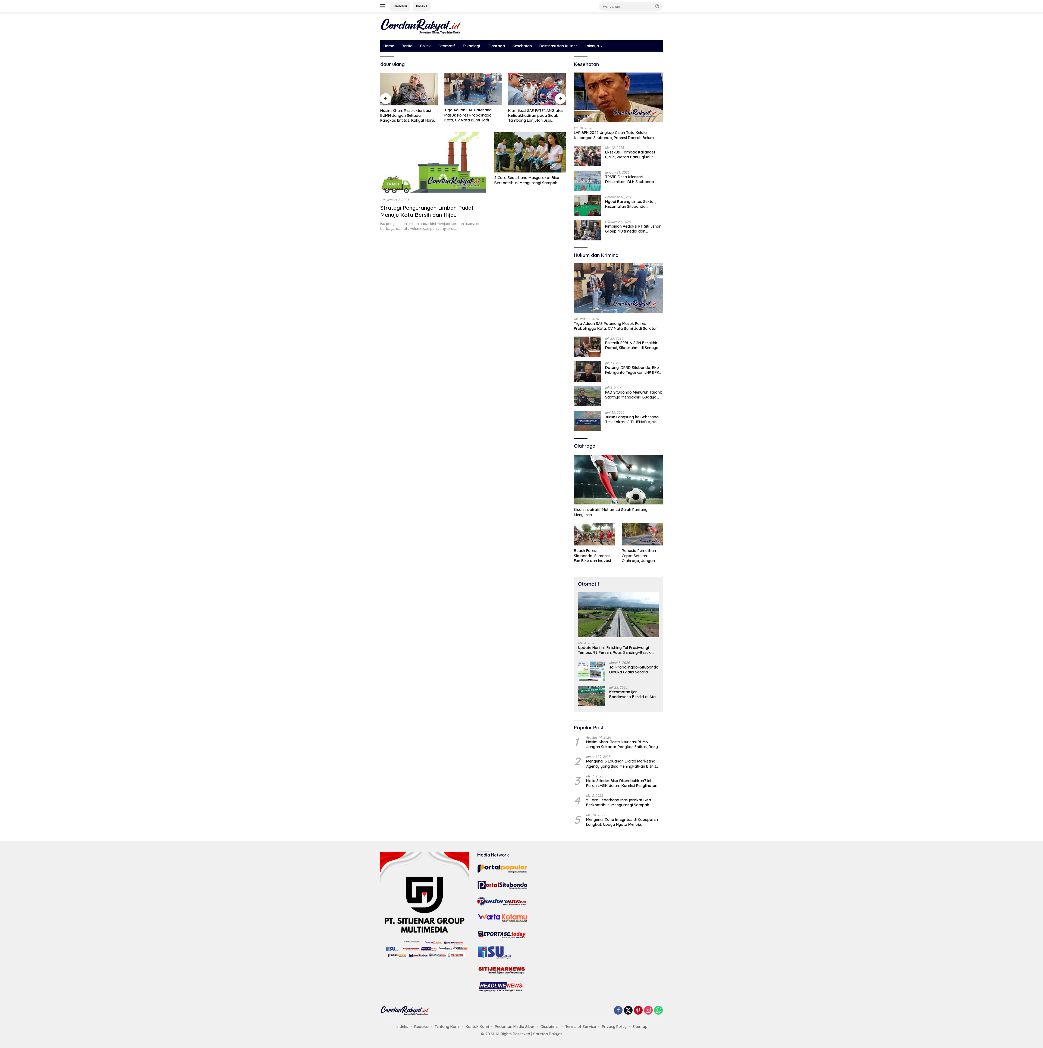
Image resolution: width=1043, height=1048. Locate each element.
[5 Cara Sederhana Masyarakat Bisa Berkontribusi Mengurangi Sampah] (530, 152)
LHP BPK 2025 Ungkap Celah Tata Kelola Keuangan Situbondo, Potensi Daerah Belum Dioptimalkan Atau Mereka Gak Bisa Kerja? (614, 135)
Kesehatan (522, 45)
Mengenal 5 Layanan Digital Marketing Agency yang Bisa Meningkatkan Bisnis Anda (621, 763)
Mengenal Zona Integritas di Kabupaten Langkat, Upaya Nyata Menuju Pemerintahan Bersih (622, 822)
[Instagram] (648, 1010)
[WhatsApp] (658, 1010)
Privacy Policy (614, 1026)
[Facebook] (618, 1010)
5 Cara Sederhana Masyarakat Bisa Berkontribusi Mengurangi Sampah (526, 180)
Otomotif (446, 45)
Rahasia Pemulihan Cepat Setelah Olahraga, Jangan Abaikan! (639, 555)
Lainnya (592, 45)
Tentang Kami (447, 1026)
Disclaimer (550, 1026)
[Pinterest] (638, 1010)
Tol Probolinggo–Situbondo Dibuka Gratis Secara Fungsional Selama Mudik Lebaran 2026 (633, 669)
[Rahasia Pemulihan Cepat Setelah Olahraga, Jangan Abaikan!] (642, 534)
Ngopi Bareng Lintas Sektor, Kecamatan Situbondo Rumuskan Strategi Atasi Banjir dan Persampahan (633, 204)
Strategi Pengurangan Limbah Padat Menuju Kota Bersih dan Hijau (427, 211)
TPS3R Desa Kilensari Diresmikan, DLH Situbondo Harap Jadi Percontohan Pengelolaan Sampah (629, 179)
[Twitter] (628, 1010)
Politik (425, 45)
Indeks (421, 6)
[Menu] (384, 6)
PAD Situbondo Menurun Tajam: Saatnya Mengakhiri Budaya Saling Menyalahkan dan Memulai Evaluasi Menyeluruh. (633, 395)
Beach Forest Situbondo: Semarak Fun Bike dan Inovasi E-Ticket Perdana (592, 555)
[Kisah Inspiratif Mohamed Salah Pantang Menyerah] (618, 480)
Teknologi (471, 45)
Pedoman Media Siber (515, 1026)
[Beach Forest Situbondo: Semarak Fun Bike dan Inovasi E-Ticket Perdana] (594, 534)
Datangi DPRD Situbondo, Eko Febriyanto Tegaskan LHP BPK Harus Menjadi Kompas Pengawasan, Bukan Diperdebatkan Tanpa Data (632, 370)
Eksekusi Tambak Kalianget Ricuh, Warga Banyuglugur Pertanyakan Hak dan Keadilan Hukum (633, 154)
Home (389, 45)
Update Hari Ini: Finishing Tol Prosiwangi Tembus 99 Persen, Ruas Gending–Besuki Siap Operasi (615, 650)
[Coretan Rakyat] (421, 26)
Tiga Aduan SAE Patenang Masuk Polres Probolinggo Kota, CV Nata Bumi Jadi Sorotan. (468, 115)
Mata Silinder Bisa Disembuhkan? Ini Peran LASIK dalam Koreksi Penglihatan (621, 783)
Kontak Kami (477, 1026)
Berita (407, 45)
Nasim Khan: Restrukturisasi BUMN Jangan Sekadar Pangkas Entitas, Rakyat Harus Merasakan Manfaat (408, 115)
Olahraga (496, 45)
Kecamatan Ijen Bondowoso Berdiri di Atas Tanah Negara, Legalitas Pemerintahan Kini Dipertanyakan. (633, 694)
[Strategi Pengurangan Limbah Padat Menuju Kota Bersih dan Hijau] (434, 162)
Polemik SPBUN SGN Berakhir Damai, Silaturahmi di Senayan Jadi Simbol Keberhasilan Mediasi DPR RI (633, 345)
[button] (657, 6)
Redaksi (400, 6)
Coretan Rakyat (547, 1033)
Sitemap (640, 1026)
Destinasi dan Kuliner (558, 45)
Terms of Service (580, 1026)
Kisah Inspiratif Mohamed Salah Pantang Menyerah (611, 512)
